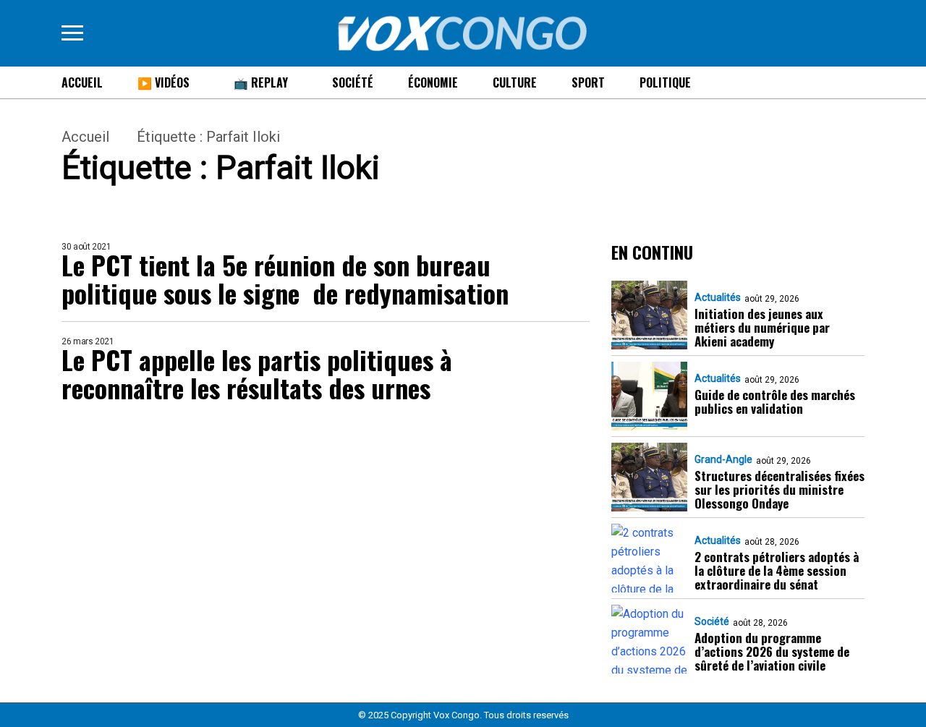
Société (352, 82)
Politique (665, 82)
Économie (433, 82)
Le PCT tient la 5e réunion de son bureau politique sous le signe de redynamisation (285, 278)
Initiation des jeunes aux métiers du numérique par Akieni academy (762, 327)
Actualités (717, 297)
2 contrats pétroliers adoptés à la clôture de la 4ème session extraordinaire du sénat (776, 570)
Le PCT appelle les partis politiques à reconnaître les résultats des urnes (256, 373)
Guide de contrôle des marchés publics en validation (774, 401)
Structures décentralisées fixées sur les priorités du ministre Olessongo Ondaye (779, 489)
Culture (515, 82)
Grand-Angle (723, 459)
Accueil (82, 82)
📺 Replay (261, 82)
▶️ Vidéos (163, 82)
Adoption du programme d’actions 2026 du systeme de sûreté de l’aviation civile (771, 651)
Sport (588, 82)
